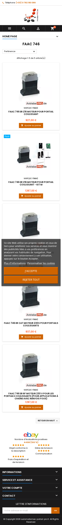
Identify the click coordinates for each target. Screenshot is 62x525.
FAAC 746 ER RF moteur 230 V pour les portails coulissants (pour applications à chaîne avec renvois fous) (31, 396)
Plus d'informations (15, 263)
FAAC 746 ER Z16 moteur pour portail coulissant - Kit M (31, 183)
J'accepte (31, 271)
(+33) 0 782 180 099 (26, 2)
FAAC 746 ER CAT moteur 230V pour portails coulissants (31, 324)
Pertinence (20, 51)
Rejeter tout (31, 279)
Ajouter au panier (31, 125)
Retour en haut (48, 420)
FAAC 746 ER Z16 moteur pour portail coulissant (31, 113)
